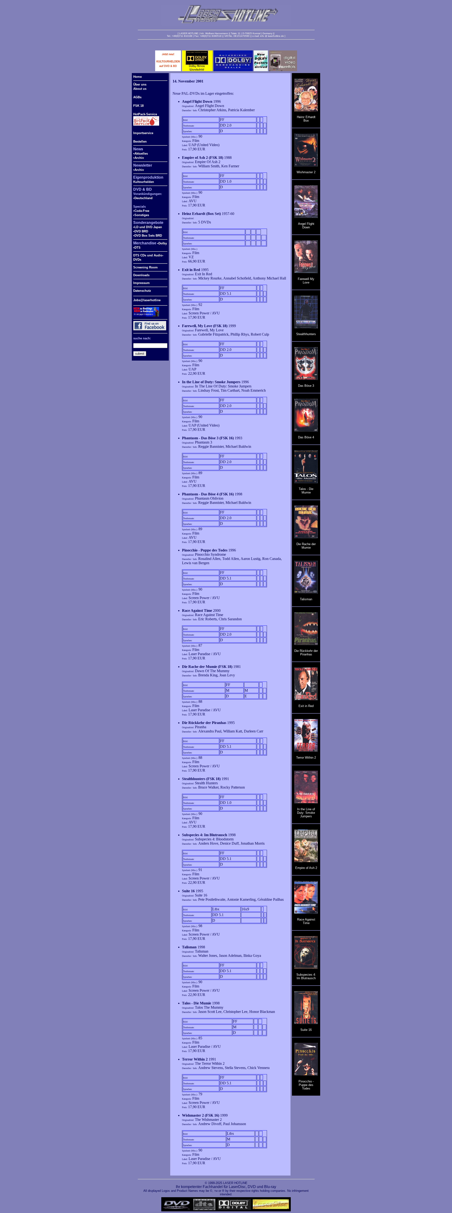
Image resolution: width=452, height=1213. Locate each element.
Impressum (141, 283)
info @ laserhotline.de (272, 36)
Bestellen (140, 141)
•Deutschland (143, 198)
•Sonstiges (141, 215)
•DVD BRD (140, 231)
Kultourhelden (143, 182)
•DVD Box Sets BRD (147, 235)
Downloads (141, 275)
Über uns (139, 84)
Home (137, 76)
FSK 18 (138, 105)
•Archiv (138, 158)
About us (139, 88)
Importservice (143, 133)
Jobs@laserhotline (147, 300)
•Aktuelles (140, 153)
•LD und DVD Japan (147, 227)
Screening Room (145, 267)
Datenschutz (142, 290)
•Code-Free (141, 211)
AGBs (137, 97)
